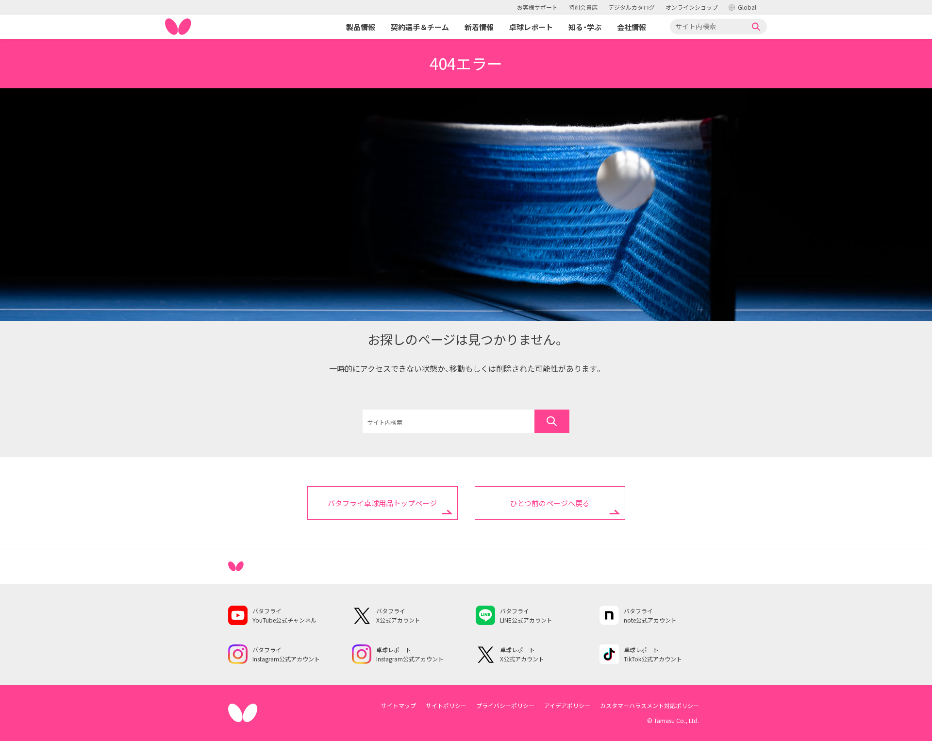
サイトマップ (398, 705)
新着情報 (479, 27)
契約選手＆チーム (420, 27)
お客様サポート (537, 7)
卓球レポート (531, 27)
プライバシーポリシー (505, 705)
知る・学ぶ (584, 27)
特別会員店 (583, 7)
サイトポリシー (446, 705)
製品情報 (360, 27)
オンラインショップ (692, 7)
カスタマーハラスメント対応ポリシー (649, 705)
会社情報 (631, 27)
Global (747, 7)
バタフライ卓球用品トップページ (382, 503)
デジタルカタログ (631, 7)
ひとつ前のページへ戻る (550, 503)
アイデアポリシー (567, 705)
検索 (756, 26)
